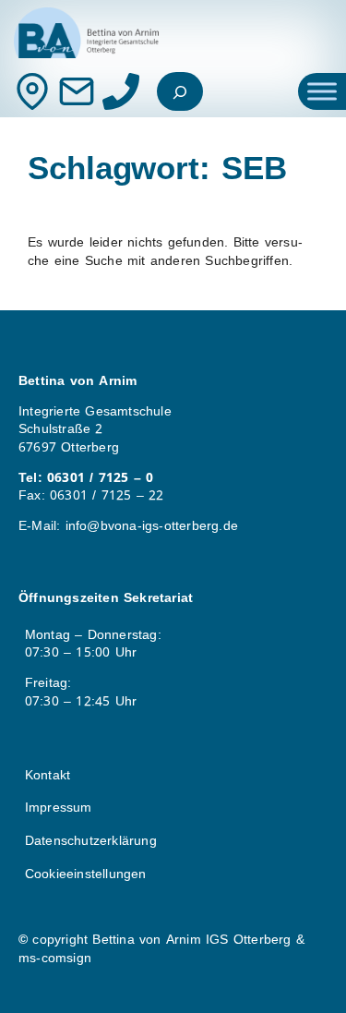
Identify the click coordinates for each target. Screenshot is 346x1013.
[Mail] (76, 91)
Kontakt (47, 775)
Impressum (58, 807)
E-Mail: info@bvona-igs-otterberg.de (128, 525)
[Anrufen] (120, 91)
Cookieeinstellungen (86, 874)
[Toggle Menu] (322, 91)
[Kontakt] (32, 91)
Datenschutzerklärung (91, 840)
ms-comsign (54, 958)
